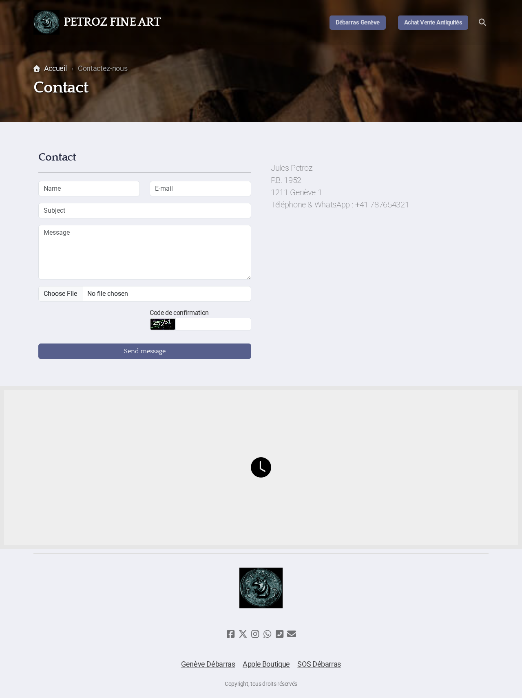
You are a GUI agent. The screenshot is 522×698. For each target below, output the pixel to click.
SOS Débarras (319, 664)
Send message (145, 351)
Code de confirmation (179, 313)
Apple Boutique (266, 664)
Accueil (55, 68)
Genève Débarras (208, 664)
